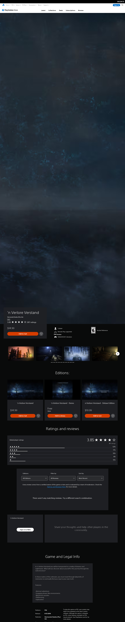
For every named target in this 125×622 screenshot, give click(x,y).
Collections (52, 10)
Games (18, 5)
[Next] (118, 354)
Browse (80, 10)
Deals (61, 10)
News (39, 5)
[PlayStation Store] (10, 10)
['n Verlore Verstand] (21, 353)
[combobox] (34, 478)
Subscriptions (70, 10)
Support (46, 5)
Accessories (32, 5)
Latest (43, 10)
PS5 (13, 5)
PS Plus (24, 5)
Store (7, 5)
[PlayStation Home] (3, 5)
